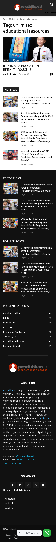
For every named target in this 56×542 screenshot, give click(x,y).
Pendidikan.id (9, 390)
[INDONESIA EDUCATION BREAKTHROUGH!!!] (28, 49)
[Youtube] (43, 485)
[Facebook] (13, 485)
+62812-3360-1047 (12, 463)
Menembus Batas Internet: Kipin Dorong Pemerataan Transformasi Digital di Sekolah (36, 100)
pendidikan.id (9, 74)
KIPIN (6, 60)
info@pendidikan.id (24, 456)
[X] (36, 485)
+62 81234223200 (26, 459)
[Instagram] (20, 485)
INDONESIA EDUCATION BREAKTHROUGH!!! (21, 68)
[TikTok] (28, 485)
